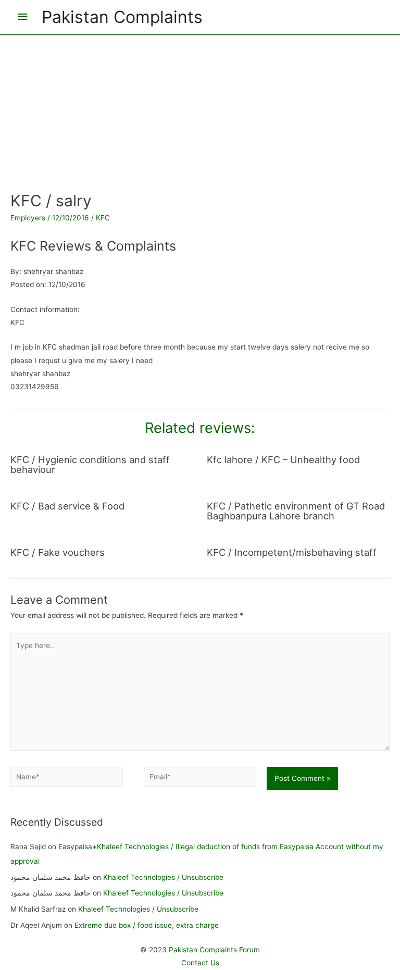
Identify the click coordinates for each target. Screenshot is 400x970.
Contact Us (200, 963)
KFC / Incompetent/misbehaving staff (292, 552)
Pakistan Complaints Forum (214, 950)
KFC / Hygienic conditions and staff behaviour (90, 464)
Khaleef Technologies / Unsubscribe (163, 877)
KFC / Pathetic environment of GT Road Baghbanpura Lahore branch (296, 510)
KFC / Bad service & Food (67, 506)
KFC (103, 218)
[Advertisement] (200, 108)
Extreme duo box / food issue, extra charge (146, 925)
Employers (27, 218)
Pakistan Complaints (122, 17)
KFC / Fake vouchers (57, 552)
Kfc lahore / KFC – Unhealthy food (283, 459)
